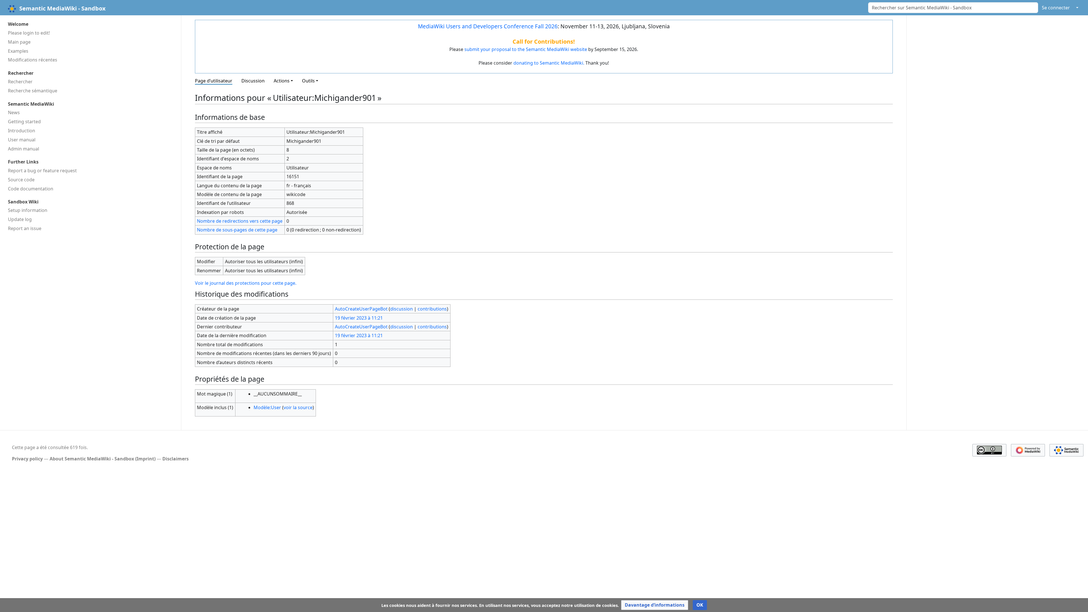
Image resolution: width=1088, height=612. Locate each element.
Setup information (27, 210)
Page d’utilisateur (213, 81)
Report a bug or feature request (42, 170)
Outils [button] (308, 81)
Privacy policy (27, 459)
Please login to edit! (29, 33)
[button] (654, 605)
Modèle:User (267, 407)
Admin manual (23, 149)
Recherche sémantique (32, 91)
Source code (21, 180)
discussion (401, 309)
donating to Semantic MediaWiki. (548, 63)
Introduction (21, 131)
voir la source (298, 407)
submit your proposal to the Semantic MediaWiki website (525, 49)
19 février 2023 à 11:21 (359, 318)
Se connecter (1056, 8)
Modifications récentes (32, 60)
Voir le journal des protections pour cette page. (245, 283)
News (14, 112)
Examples (18, 51)
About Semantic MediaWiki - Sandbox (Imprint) (103, 459)
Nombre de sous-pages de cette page (237, 230)
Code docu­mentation (30, 189)
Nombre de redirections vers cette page (239, 221)
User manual (21, 140)
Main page (19, 42)
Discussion (253, 81)
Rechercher (20, 81)
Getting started (24, 121)
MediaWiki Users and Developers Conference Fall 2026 (488, 26)
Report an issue (24, 228)
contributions (432, 309)
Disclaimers (175, 459)
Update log (20, 219)
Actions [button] (282, 81)
